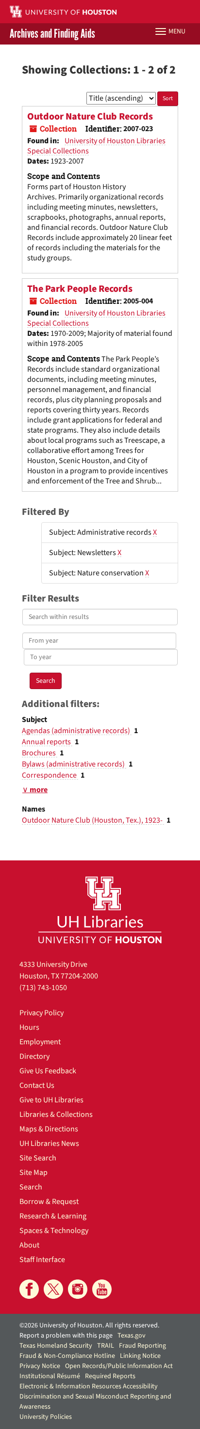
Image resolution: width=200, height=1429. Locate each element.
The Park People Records (80, 289)
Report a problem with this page (66, 1335)
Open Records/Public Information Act (119, 1366)
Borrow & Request (49, 1201)
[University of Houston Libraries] (100, 909)
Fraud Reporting (142, 1346)
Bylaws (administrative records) (74, 764)
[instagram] (77, 1289)
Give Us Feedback (47, 1071)
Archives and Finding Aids (52, 34)
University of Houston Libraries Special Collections (96, 145)
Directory (34, 1056)
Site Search (37, 1158)
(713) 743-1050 (43, 987)
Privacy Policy (41, 1013)
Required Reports (110, 1376)
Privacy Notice (39, 1366)
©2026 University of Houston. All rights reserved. (89, 1325)
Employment (40, 1042)
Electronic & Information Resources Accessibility (88, 1386)
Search (30, 1187)
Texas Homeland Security (55, 1346)
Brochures (39, 753)
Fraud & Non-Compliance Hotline (67, 1356)
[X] (53, 1289)
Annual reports (47, 742)
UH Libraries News (49, 1143)
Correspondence (50, 775)
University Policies (45, 1417)
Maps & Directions (48, 1129)
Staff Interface (42, 1259)
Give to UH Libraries (51, 1100)
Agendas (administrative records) (77, 730)
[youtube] (102, 1289)
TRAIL (105, 1346)
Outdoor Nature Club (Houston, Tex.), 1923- (93, 820)
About (29, 1245)
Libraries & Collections (56, 1114)
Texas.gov (131, 1335)
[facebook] (29, 1289)
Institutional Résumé (49, 1376)
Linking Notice (140, 1356)
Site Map (33, 1172)
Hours (29, 1027)
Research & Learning (52, 1216)
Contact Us (36, 1085)
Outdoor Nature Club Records (90, 116)
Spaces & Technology (53, 1230)
